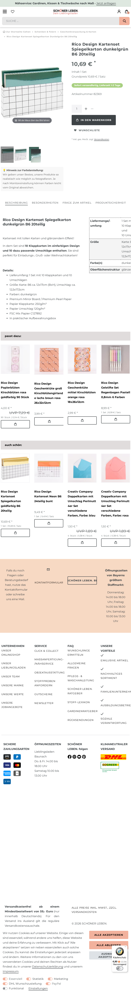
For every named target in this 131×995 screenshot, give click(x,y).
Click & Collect (46, 650)
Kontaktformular (49, 582)
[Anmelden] (119, 12)
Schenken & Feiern (45, 32)
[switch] (119, 968)
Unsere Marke (12, 685)
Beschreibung (16, 202)
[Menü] (125, 947)
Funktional (16, 988)
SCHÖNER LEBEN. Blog (82, 580)
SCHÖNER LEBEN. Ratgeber (80, 691)
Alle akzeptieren (108, 934)
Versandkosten (101, 139)
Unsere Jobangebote (12, 705)
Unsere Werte (12, 694)
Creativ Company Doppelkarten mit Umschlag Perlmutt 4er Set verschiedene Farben (82, 503)
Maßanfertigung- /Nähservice (49, 661)
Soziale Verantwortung (114, 720)
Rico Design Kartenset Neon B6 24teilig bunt (47, 496)
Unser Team (10, 676)
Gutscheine (43, 694)
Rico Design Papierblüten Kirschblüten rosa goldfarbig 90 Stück (15, 390)
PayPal (56, 983)
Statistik (38, 978)
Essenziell (15, 978)
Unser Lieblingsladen (13, 665)
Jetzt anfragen (106, 3)
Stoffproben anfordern (44, 683)
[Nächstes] (60, 93)
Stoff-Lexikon (79, 702)
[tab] (16, 203)
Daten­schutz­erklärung (47, 966)
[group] (15, 359)
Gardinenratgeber (83, 711)
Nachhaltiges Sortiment (111, 676)
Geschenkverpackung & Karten (78, 32)
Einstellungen (38, 988)
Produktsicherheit (111, 202)
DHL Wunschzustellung (25, 983)
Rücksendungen (81, 720)
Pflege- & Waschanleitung (81, 678)
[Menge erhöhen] (86, 109)
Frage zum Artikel (77, 202)
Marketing (61, 978)
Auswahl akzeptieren (108, 955)
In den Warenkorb (96, 120)
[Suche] (124, 21)
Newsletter (43, 703)
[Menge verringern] (92, 109)
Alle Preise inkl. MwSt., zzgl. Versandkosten (94, 910)
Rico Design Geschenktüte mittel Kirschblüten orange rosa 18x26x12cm (82, 392)
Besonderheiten (45, 202)
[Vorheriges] (3, 93)
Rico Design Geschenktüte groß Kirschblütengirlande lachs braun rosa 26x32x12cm (48, 393)
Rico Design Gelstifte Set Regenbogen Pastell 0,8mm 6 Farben (115, 390)
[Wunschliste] (12, 11)
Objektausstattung (49, 672)
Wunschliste (89, 130)
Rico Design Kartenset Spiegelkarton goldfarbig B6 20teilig (11, 501)
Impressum (11, 971)
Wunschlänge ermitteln (79, 652)
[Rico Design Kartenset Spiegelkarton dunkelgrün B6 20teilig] (9, 155)
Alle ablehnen (109, 945)
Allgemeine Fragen (77, 665)
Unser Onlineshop (10, 652)
